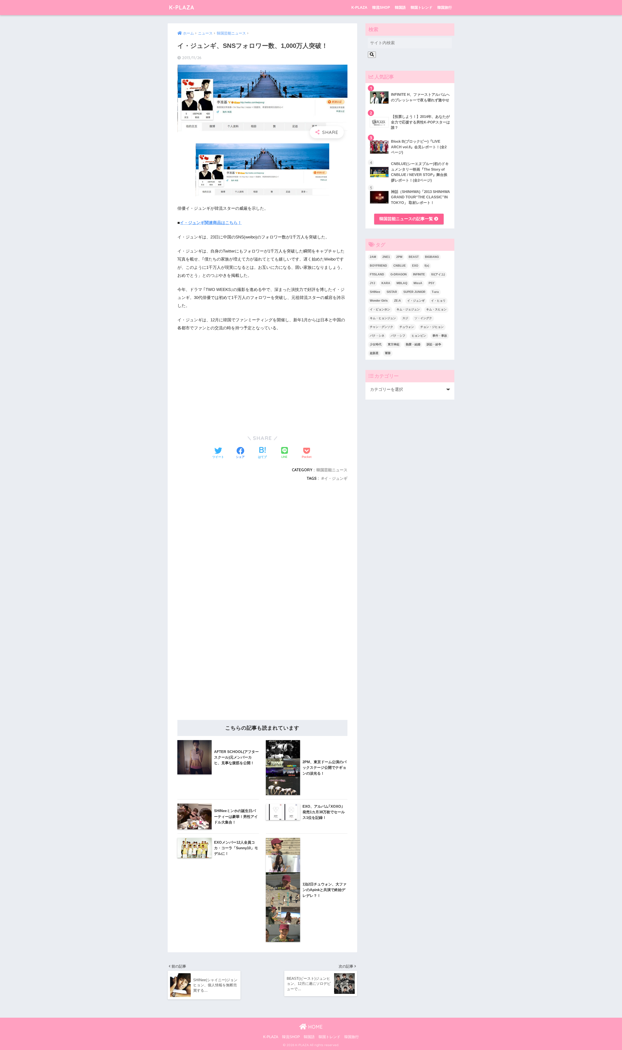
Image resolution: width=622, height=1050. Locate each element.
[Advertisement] (262, 546)
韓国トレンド (421, 7)
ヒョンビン (419, 335)
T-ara (435, 292)
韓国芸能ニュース (331, 469)
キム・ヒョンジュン (383, 318)
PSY (431, 283)
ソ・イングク (423, 318)
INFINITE (419, 274)
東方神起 (393, 344)
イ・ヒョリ (438, 300)
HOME (315, 1027)
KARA (385, 283)
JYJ (372, 283)
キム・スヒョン (436, 309)
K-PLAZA (181, 7)
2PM (399, 257)
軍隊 (388, 353)
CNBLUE (399, 265)
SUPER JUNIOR (414, 292)
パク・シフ (398, 335)
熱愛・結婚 (413, 344)
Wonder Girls (379, 300)
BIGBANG (432, 257)
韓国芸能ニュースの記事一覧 (406, 219)
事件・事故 (439, 335)
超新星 (374, 353)
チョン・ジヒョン (432, 327)
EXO (415, 265)
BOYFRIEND (378, 265)
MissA (418, 283)
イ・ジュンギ (335, 478)
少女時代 (375, 344)
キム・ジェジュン (408, 309)
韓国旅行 (444, 7)
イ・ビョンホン (380, 309)
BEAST (414, 257)
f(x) (426, 265)
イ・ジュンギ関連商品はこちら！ (211, 222)
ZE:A (397, 300)
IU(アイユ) (438, 274)
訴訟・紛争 (434, 344)
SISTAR (392, 292)
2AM (373, 257)
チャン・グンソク (381, 327)
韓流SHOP (381, 7)
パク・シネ (377, 335)
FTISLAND (377, 274)
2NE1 (386, 257)
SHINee (375, 292)
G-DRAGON (398, 274)
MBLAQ (402, 283)
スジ (405, 318)
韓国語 (400, 7)
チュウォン (406, 327)
